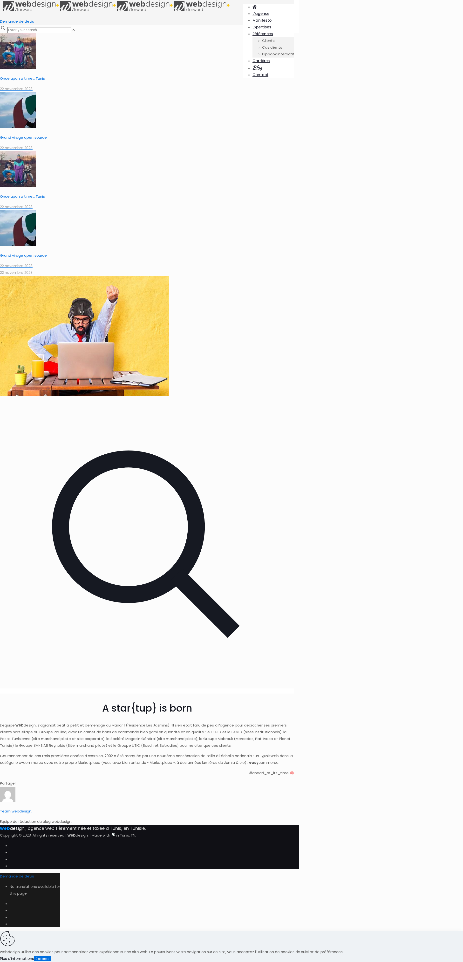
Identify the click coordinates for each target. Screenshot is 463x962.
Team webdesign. (16, 811)
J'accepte (42, 959)
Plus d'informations (17, 958)
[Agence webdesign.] (116, 11)
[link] (73, 29)
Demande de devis (17, 21)
